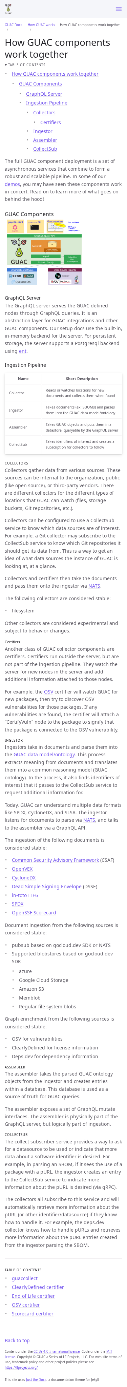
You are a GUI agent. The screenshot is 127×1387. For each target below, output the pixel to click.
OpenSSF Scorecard (34, 912)
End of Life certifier (33, 1296)
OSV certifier (26, 1305)
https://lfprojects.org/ (21, 1367)
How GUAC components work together (55, 74)
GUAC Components (40, 83)
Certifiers (50, 122)
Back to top (17, 1340)
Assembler (45, 140)
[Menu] (118, 9)
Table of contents (26, 65)
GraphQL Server (44, 94)
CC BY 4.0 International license (57, 1351)
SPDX (17, 903)
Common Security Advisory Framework (55, 860)
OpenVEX (22, 869)
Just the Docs (36, 1380)
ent (22, 351)
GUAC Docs (13, 25)
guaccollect (25, 1278)
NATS (94, 586)
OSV (48, 691)
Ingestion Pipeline (46, 102)
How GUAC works (41, 25)
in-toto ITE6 (25, 895)
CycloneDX (24, 877)
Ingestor (42, 131)
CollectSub (45, 149)
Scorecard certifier (33, 1313)
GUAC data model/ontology (44, 754)
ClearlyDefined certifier (38, 1287)
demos (12, 184)
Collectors (44, 112)
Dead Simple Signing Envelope (47, 886)
